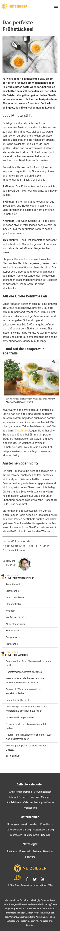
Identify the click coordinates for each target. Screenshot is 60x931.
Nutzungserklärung (43, 829)
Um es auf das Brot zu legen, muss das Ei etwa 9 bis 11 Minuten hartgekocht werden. (32, 400)
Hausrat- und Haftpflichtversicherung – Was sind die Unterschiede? (29, 736)
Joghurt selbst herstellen (18, 700)
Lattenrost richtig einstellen (20, 717)
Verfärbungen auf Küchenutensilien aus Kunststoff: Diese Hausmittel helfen (26, 708)
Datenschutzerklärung (18, 829)
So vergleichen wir (17, 824)
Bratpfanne (12, 644)
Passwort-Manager (40, 797)
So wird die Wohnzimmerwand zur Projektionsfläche (23, 691)
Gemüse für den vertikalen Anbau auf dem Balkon (27, 726)
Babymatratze (13, 637)
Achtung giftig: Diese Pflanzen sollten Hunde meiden (28, 663)
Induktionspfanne (15, 597)
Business (12, 851)
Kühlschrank (20, 430)
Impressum (16, 834)
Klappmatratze (13, 604)
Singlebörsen (13, 802)
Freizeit (37, 851)
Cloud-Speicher (42, 791)
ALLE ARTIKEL (13, 756)
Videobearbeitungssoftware (38, 802)
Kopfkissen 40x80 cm (17, 617)
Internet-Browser (18, 797)
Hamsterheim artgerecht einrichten (24, 672)
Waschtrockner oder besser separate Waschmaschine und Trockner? (25, 680)
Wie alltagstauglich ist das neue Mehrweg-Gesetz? (27, 747)
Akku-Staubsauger (15, 624)
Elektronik (25, 851)
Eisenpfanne (12, 591)
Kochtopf (11, 610)
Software (30, 856)
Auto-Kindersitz (14, 584)
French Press (12, 630)
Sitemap (45, 834)
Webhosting (30, 807)
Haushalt (48, 851)
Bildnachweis (31, 834)
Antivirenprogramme (20, 791)
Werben (34, 824)
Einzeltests (46, 824)
